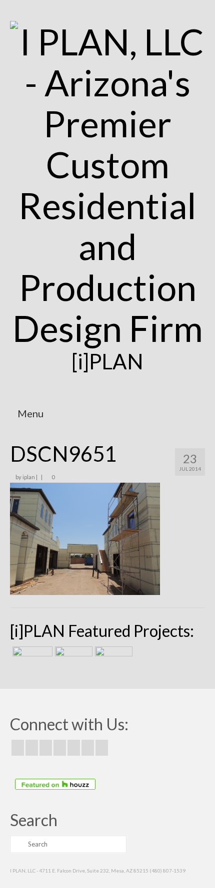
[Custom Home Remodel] (72, 658)
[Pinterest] (74, 748)
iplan (28, 477)
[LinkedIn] (88, 748)
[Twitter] (32, 748)
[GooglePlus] (60, 748)
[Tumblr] (102, 748)
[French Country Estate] (31, 658)
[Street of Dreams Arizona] (112, 658)
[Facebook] (18, 748)
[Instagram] (46, 748)
